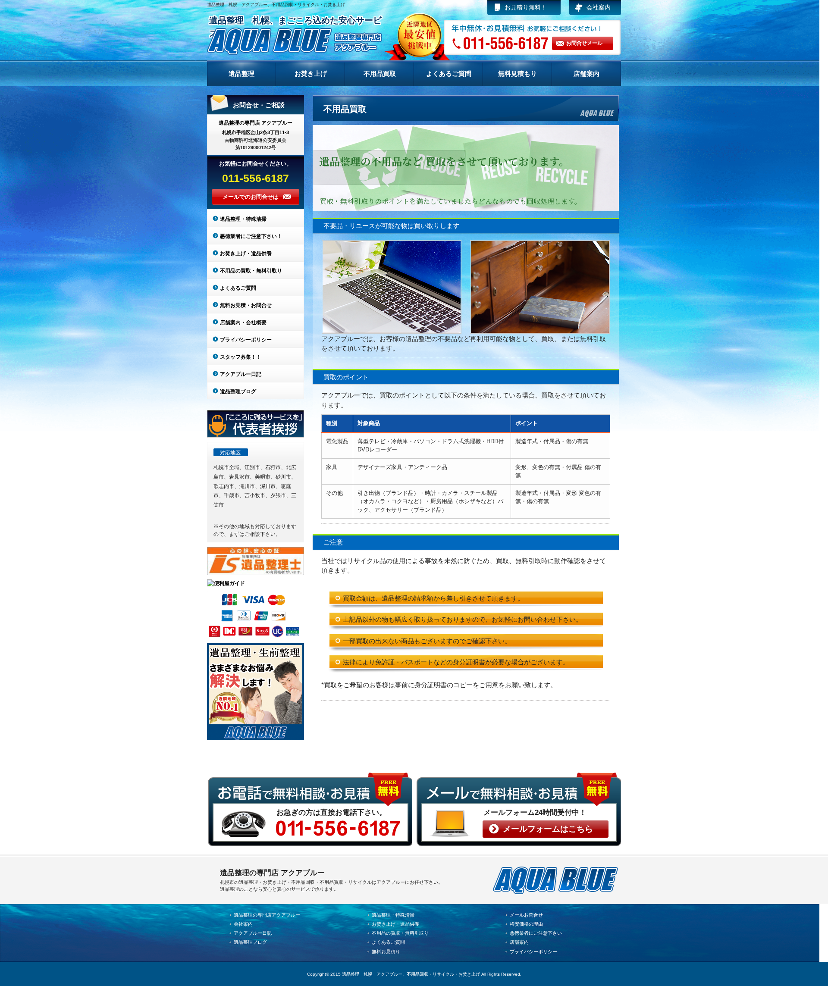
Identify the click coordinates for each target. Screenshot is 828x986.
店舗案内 (586, 73)
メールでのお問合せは (251, 197)
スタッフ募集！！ (240, 357)
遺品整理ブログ (238, 391)
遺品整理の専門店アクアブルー (267, 914)
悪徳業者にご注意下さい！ (251, 236)
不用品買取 (380, 73)
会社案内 (598, 7)
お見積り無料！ (526, 7)
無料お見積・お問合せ (246, 305)
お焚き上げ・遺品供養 (246, 253)
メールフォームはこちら (548, 828)
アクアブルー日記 (240, 374)
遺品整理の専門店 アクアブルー (255, 123)
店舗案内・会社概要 (243, 322)
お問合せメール (584, 43)
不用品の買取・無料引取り (251, 271)
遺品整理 (241, 73)
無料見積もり (517, 73)
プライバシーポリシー (246, 340)
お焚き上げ (311, 73)
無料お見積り (386, 951)
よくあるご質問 (448, 73)
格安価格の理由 (526, 924)
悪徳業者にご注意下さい (536, 933)
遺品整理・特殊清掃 (243, 219)
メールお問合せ (526, 914)
